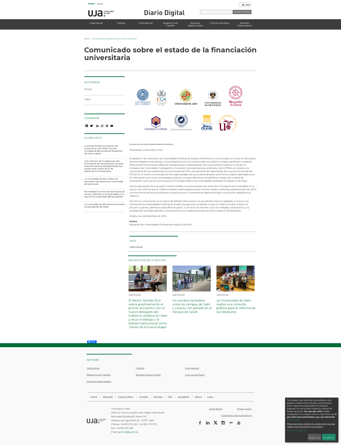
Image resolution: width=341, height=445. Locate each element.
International (192, 368)
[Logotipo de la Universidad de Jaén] (101, 13)
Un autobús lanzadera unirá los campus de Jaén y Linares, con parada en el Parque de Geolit (192, 306)
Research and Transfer (99, 375)
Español (100, 4)
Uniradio (143, 397)
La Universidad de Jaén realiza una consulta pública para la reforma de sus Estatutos (235, 306)
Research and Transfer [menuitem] (170, 24)
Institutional (93, 368)
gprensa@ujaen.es (128, 432)
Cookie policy (293, 420)
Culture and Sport (195, 375)
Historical (108, 397)
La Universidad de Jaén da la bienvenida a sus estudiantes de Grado (104, 205)
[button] (188, 111)
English (91, 4)
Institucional (136, 247)
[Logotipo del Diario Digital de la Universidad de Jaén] (164, 13)
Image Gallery (126, 397)
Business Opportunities (148, 375)
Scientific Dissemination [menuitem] (244, 24)
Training (140, 368)
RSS (170, 397)
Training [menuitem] (121, 23)
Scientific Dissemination (99, 381)
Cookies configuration (297, 430)
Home (86, 39)
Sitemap (157, 397)
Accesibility (183, 397)
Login (210, 397)
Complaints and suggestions (236, 415)
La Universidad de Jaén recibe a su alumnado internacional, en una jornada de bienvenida (103, 181)
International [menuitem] (146, 23)
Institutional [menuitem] (96, 23)
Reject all (314, 438)
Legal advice (215, 409)
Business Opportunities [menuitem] (195, 24)
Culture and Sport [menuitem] (220, 23)
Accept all (329, 438)
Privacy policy (244, 409)
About (198, 397)
